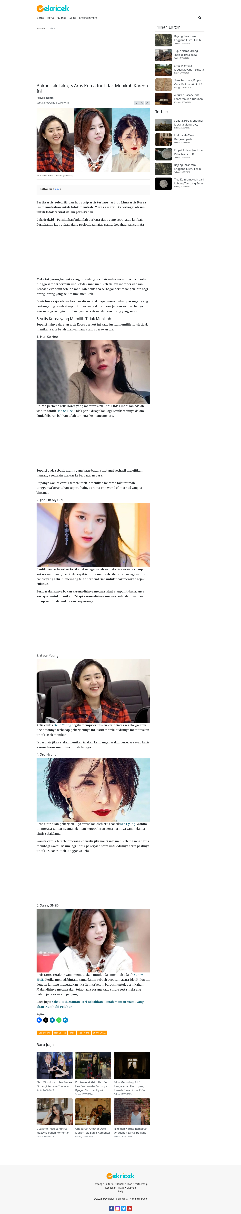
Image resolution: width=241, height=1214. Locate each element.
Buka (56, 189)
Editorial (109, 1183)
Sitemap (131, 1187)
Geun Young (62, 725)
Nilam (50, 97)
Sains (73, 18)
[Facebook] (111, 1208)
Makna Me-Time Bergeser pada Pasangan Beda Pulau (187, 137)
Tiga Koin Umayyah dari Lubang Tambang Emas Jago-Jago (189, 181)
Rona (50, 18)
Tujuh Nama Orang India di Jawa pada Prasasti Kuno (186, 53)
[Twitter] (123, 1208)
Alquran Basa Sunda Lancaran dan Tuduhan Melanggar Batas (188, 97)
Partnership (141, 1183)
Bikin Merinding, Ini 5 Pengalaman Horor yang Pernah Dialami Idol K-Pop (130, 1086)
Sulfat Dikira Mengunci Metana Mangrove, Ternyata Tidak (188, 123)
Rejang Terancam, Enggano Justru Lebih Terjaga (187, 38)
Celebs (52, 28)
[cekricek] (120, 1176)
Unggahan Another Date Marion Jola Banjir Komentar (92, 1130)
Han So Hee (65, 411)
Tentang (97, 1183)
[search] (199, 18)
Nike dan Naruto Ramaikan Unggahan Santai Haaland (130, 1130)
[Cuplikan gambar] (55, 1065)
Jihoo (72, 1032)
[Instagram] (117, 1208)
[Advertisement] (93, 54)
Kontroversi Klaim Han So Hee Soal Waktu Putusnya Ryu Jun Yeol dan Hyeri (91, 1086)
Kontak (120, 1183)
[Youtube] (129, 1208)
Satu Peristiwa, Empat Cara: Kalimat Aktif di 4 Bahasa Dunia (188, 82)
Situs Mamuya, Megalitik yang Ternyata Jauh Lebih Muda (189, 68)
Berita (40, 18)
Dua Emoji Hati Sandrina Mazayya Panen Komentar (53, 1130)
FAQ (120, 1191)
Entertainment (88, 18)
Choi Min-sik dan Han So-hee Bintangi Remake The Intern (54, 1084)
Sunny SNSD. (99, 1032)
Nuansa (61, 18)
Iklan (129, 1183)
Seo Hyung (127, 824)
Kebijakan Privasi (114, 1187)
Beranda (41, 28)
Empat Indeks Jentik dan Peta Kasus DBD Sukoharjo (189, 152)
